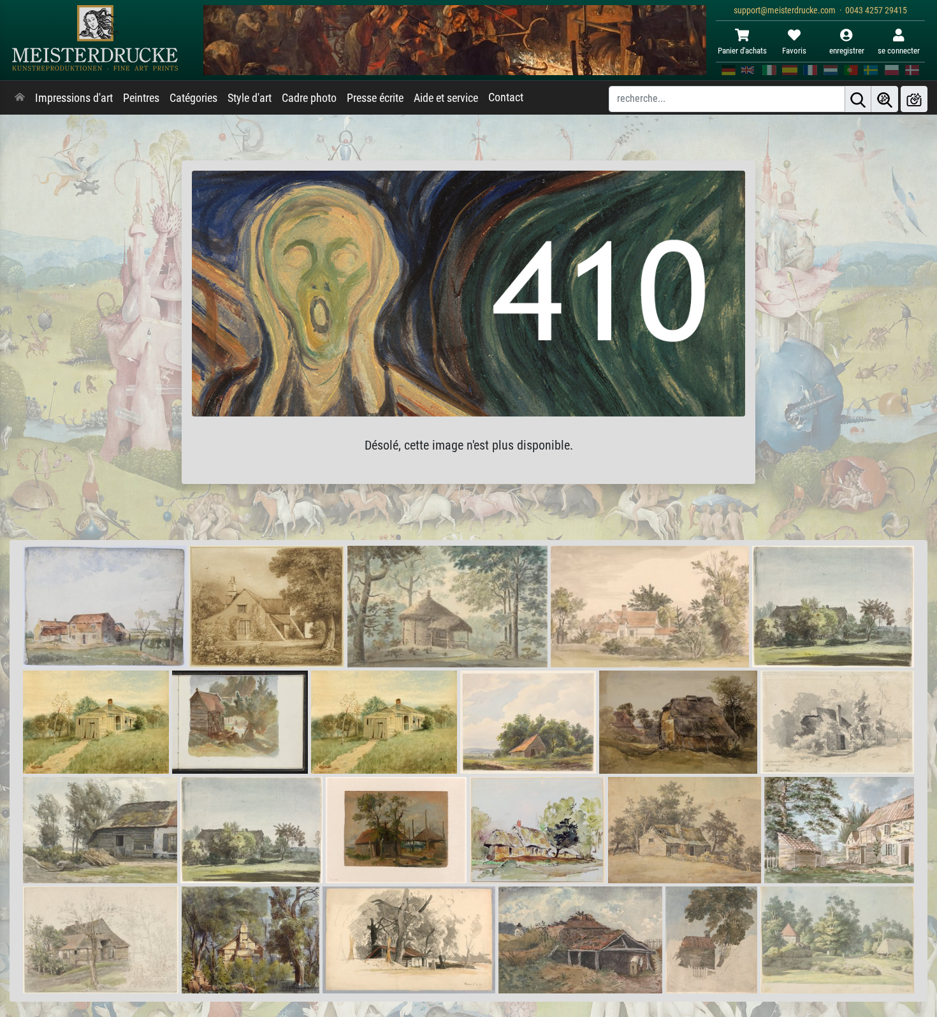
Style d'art (250, 98)
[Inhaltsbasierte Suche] (884, 99)
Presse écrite (375, 98)
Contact (505, 97)
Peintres (141, 98)
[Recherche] (858, 99)
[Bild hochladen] (914, 99)
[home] (20, 98)
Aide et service (446, 98)
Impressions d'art (74, 98)
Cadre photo (309, 98)
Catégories (193, 98)
